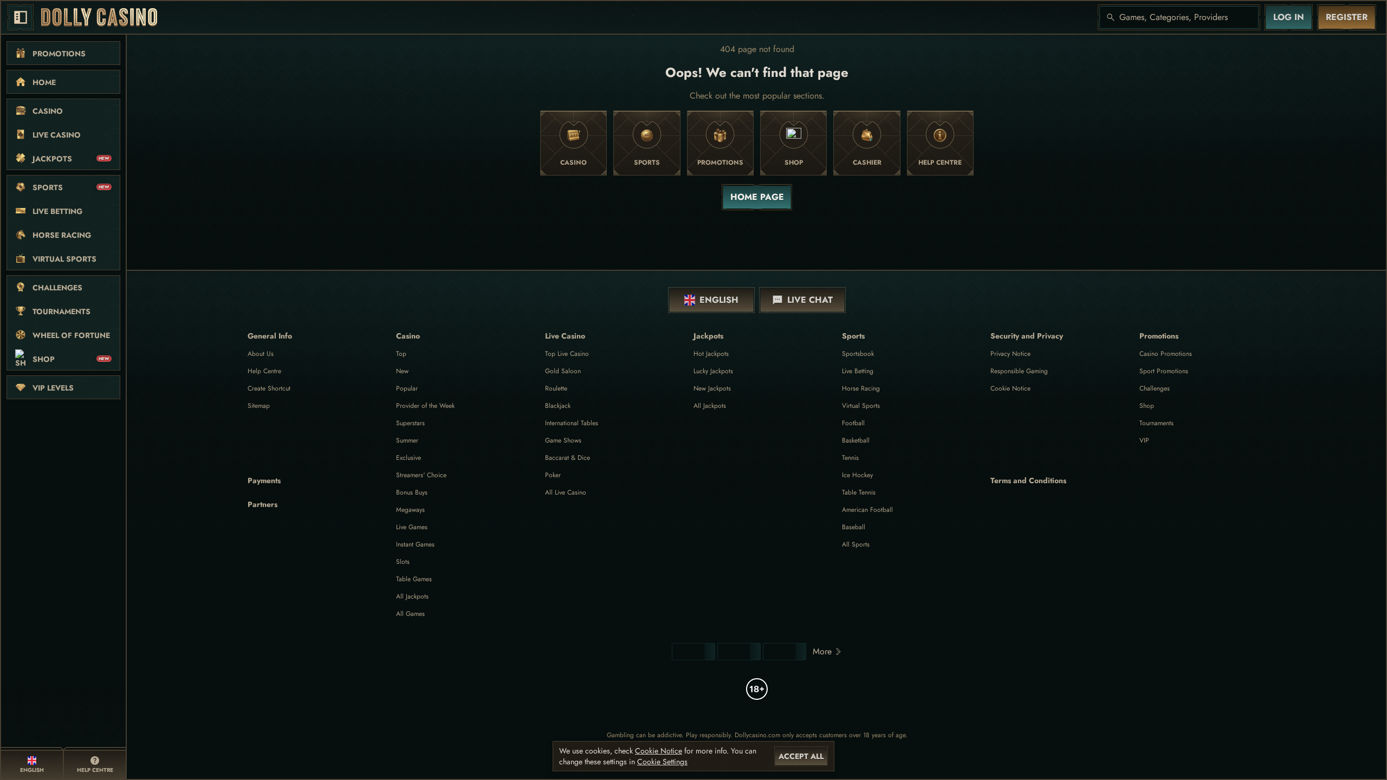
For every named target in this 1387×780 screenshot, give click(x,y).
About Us (261, 354)
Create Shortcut (269, 388)
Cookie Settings (662, 761)
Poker (553, 475)
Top (401, 354)
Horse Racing (861, 388)
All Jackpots (412, 596)
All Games (410, 614)
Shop (1146, 406)
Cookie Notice (1010, 388)
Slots (403, 562)
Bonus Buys (411, 492)
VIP (1144, 440)
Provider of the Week (425, 406)
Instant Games (415, 544)
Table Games (414, 579)
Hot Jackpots (711, 354)
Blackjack (558, 406)
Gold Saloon (563, 371)
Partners (262, 504)
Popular (407, 388)
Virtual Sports (861, 406)
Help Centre (264, 371)
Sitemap (259, 406)
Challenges (1154, 388)
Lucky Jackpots (713, 371)
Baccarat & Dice (567, 458)
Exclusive (408, 458)
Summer (407, 440)
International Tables (571, 423)
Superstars (410, 423)
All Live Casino (565, 492)
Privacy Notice (1010, 354)
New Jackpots (712, 388)
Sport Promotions (1163, 371)
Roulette (556, 388)
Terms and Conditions (1028, 480)
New (402, 371)
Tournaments (1156, 423)
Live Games (411, 527)
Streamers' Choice (421, 475)
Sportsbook (858, 354)
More (822, 651)
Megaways (410, 510)
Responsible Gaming (1019, 371)
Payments (264, 480)
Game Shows (563, 440)
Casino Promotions (1165, 354)
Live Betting (857, 371)
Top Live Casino (567, 354)
